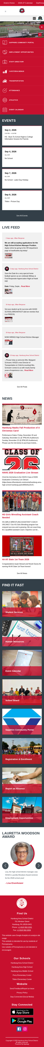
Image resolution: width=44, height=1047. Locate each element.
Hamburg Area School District (22, 963)
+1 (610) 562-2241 (25, 927)
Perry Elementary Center (22, 975)
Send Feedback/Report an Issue (22, 988)
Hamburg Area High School (22, 967)
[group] (22, 865)
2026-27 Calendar (25, 3)
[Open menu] (5, 11)
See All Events (22, 216)
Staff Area (40, 3)
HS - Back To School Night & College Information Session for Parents (19, 138)
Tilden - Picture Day (13, 201)
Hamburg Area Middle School (22, 971)
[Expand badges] (34, 18)
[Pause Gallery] (40, 34)
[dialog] (22, 603)
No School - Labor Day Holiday (17, 180)
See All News (22, 573)
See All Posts (22, 387)
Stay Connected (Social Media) (22, 997)
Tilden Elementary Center (22, 979)
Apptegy (26, 1044)
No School (9, 158)
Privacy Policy (22, 993)
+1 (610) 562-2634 (24, 930)
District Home (9, 3)
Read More (25, 286)
